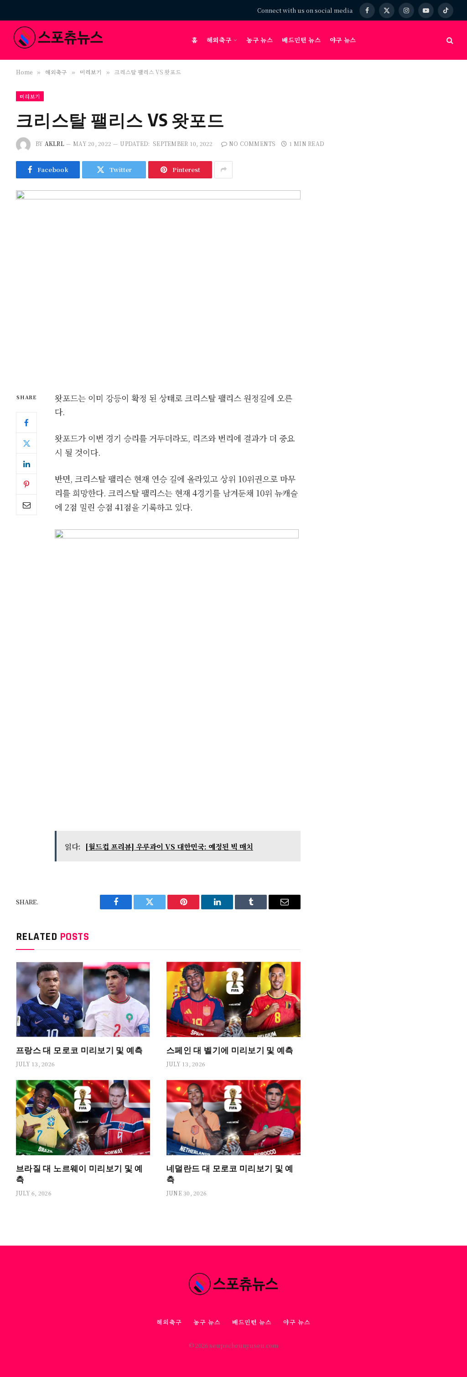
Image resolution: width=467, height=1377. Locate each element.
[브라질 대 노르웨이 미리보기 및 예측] (83, 1117)
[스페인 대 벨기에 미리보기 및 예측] (233, 999)
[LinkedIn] (26, 463)
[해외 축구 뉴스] (58, 40)
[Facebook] (26, 422)
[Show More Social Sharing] (223, 169)
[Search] (449, 40)
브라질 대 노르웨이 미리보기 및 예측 (79, 1173)
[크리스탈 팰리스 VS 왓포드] (158, 283)
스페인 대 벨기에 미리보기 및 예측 (230, 1049)
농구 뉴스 (259, 39)
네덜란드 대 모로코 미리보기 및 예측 (230, 1173)
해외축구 (219, 39)
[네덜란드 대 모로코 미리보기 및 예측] (233, 1117)
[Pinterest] (26, 484)
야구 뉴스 (343, 39)
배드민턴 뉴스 (301, 39)
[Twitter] (26, 443)
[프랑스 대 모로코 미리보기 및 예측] (83, 999)
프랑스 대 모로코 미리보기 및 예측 (79, 1049)
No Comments (252, 143)
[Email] (26, 504)
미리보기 (30, 96)
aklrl (54, 143)
